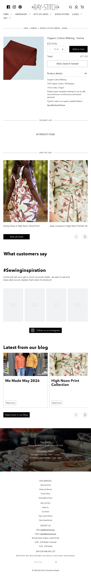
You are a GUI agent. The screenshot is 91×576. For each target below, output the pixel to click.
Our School (45, 511)
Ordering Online (45, 485)
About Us (45, 507)
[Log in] (76, 7)
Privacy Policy (45, 493)
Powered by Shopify (52, 570)
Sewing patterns (62, 14)
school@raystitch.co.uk (48, 534)
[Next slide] (85, 236)
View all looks (16, 236)
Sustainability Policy (45, 498)
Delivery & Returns (45, 489)
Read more (10, 403)
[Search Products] (70, 7)
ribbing (34, 28)
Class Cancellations (45, 520)
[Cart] (82, 7)
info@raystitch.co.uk (47, 530)
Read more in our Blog (16, 414)
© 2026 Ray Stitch (38, 570)
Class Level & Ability (45, 516)
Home (26, 28)
